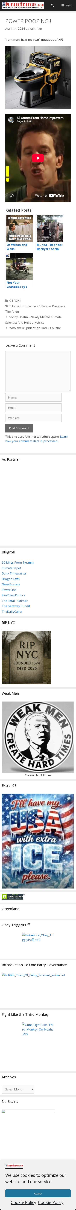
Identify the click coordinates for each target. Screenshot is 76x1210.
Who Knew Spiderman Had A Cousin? (35, 328)
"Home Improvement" (24, 306)
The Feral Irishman (15, 601)
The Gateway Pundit (16, 606)
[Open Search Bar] (52, 5)
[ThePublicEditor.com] (23, 5)
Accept (38, 1193)
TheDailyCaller (12, 611)
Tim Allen (12, 311)
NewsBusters (11, 584)
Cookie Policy (23, 1202)
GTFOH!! (15, 300)
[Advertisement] (38, 505)
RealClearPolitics (13, 595)
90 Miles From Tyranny (18, 562)
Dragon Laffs (11, 579)
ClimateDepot (11, 568)
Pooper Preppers (53, 306)
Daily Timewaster (14, 573)
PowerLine (9, 590)
